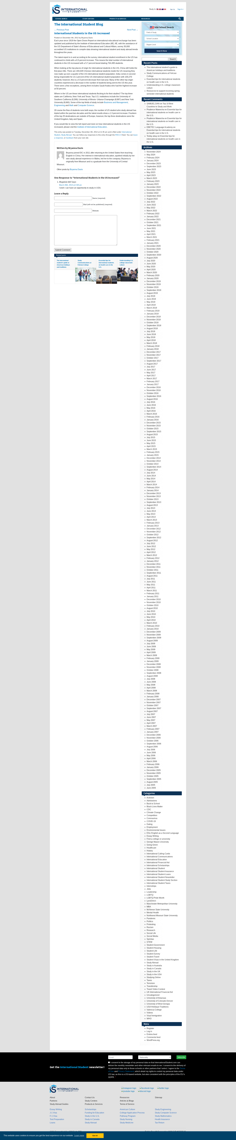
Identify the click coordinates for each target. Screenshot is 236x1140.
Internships (151, 886)
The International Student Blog (78, 24)
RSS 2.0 (118, 135)
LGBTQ (150, 895)
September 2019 (154, 290)
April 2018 (151, 340)
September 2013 (154, 502)
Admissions (152, 801)
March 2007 (152, 726)
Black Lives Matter (155, 806)
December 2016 (154, 387)
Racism (150, 927)
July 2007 (151, 714)
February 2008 (153, 694)
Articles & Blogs (127, 1101)
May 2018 (151, 337)
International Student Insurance (160, 871)
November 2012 (154, 532)
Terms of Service (127, 1104)
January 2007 (153, 732)
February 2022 (153, 214)
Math (71, 105)
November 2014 (154, 461)
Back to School (153, 804)
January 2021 (153, 243)
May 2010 (151, 617)
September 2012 (154, 537)
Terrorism (151, 983)
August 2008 (152, 676)
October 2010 (152, 605)
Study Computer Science (166, 1113)
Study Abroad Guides (59, 1104)
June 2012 (151, 546)
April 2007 (151, 723)
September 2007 (154, 708)
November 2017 (154, 355)
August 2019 (152, 293)
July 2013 (151, 508)
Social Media (152, 936)
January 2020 (153, 278)
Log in (149, 1031)
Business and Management (116, 102)
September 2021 (154, 225)
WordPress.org (153, 1040)
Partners (53, 1101)
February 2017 (153, 381)
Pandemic (151, 918)
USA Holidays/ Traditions (158, 1007)
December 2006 (154, 735)
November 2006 (154, 738)
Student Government (156, 945)
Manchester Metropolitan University (162, 904)
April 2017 (151, 376)
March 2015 (152, 449)
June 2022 (151, 205)
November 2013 (154, 496)
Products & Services (118, 19)
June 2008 (151, 682)
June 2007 (151, 717)
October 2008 (152, 670)
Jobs (149, 889)
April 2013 (151, 517)
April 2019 (151, 305)
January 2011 (152, 596)
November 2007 (154, 702)
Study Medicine (126, 1123)
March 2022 (152, 211)
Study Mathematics (163, 1116)
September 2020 (154, 255)
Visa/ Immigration (154, 1016)
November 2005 (154, 773)
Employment (152, 827)
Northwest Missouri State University (162, 915)
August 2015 (152, 434)
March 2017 (152, 378)
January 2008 (153, 697)
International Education (157, 859)
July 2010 (151, 611)
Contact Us (90, 1097)
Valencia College (154, 1010)
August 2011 (152, 576)
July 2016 (151, 402)
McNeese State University (158, 910)
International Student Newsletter (161, 877)
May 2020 (151, 267)
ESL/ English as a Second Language (163, 833)
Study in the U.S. (92, 1116)
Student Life (152, 951)
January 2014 (153, 490)
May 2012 (151, 549)
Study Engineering (163, 1109)
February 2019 (153, 311)
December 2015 (154, 423)
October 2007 (152, 705)
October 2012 (152, 535)
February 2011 (153, 593)
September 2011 (154, 573)
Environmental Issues (156, 830)
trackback (70, 138)
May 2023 (151, 172)
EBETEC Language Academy (160, 127)
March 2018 (152, 343)
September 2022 (154, 196)
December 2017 (154, 352)
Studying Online (154, 977)
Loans (52, 1123)
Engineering (59, 105)
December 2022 (154, 187)
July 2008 (151, 679)
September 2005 (154, 779)
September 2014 (154, 467)
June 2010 (151, 614)
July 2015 (151, 437)
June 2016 (151, 405)
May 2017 (151, 373)
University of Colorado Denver (160, 1001)
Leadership (151, 892)
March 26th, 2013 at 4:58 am (70, 185)
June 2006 (151, 752)
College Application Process (132, 1113)
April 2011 (151, 588)
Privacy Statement (126, 1071)
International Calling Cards (158, 854)
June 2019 (151, 299)
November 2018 (154, 320)
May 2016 (151, 408)
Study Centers (88, 19)
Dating (149, 824)
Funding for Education (94, 1113)
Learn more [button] (79, 1135)
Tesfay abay (152, 136)
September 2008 (154, 673)
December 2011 (154, 564)
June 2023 (151, 169)
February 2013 (153, 523)
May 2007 (151, 720)
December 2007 (154, 699)
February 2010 (153, 626)
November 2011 (154, 567)
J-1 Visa (53, 1113)
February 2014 (153, 487)
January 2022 (153, 216)
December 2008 (154, 664)
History (150, 851)
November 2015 (154, 426)
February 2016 (153, 417)
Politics (150, 921)
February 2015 (153, 452)
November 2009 (154, 635)
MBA (149, 907)
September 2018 (154, 325)
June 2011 (151, 582)
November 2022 (154, 190)
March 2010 (152, 623)
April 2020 (151, 269)
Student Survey (153, 954)
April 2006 (151, 758)
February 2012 (153, 558)
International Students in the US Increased (82, 33)
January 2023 (153, 184)
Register (150, 1028)
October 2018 (152, 323)
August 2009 (152, 641)
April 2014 (151, 482)
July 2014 (151, 473)
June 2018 (151, 334)
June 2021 (151, 228)
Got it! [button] (95, 1136)
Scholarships (90, 1109)
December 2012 (154, 529)
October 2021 (152, 222)
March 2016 (152, 414)
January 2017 (153, 384)
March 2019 (152, 308)
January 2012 (153, 561)
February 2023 (153, 181)
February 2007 (153, 729)
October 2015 (152, 429)
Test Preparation (57, 1119)
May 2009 (151, 649)
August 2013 (152, 505)
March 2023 (152, 178)
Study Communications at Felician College (84, 263)
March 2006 (152, 761)
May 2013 (151, 514)
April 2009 (151, 652)
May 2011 (151, 585)
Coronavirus (152, 818)
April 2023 (151, 175)
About (52, 1097)
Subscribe (181, 1057)
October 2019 (152, 287)
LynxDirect (151, 901)
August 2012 (152, 540)
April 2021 (151, 234)
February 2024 (153, 158)
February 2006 (153, 764)
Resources (145, 19)
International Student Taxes (158, 883)
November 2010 (154, 602)
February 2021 (153, 240)
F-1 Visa (53, 1116)
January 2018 (153, 349)
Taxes (149, 980)
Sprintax (150, 939)
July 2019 (151, 296)
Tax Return (159, 1123)
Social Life (151, 933)
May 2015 (151, 443)
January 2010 (153, 629)
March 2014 (152, 484)
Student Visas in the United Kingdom (163, 960)
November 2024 (154, 152)
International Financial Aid (158, 862)
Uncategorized (153, 995)
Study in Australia (154, 966)
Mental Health (153, 913)
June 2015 (151, 440)
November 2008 (154, 667)
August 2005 (152, 782)
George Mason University (158, 842)
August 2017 (152, 364)
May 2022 (151, 208)
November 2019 (154, 284)
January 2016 (153, 420)
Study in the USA (154, 974)
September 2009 (154, 638)
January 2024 (153, 161)
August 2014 (152, 470)
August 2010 (152, 608)
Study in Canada (154, 968)
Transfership (152, 986)
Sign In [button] (180, 9)
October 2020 (152, 252)
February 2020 (153, 275)
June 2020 (151, 264)
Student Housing (154, 948)
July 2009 (151, 644)
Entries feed (152, 1034)
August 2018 (152, 328)
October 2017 (152, 358)
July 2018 (151, 331)
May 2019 (151, 302)
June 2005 (151, 788)
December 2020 (154, 246)
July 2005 (151, 785)
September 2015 (154, 431)
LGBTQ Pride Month (155, 898)
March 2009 (152, 655)
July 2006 (151, 750)
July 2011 (151, 579)
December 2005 (154, 770)
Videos (150, 1013)
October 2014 (152, 464)
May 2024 (151, 155)
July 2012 (151, 543)
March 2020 (152, 272)
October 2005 (152, 776)
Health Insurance (162, 1119)
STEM (149, 942)
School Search (61, 19)
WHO (149, 1019)
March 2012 (152, 555)
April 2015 (151, 446)
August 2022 (152, 199)
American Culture (127, 1109)
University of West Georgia (158, 1004)
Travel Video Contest (156, 989)
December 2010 (154, 599)
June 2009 (151, 646)
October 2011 (152, 570)
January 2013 (153, 526)
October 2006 (152, 741)
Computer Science (86, 105)
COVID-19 (151, 821)
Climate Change (154, 812)
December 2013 (154, 493)
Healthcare (151, 848)
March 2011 (152, 591)
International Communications (160, 857)
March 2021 (152, 237)
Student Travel (153, 957)
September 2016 (154, 396)
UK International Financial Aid (160, 992)
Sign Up (172, 9)
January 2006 (153, 767)
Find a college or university (158, 839)
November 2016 (154, 390)
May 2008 (151, 685)
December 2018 (154, 317)
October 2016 (152, 393)
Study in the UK (153, 971)
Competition (152, 815)
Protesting (151, 924)
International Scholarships (158, 865)
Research (151, 930)
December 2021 (154, 219)
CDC (149, 809)
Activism (150, 798)
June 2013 (151, 511)
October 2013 (152, 499)
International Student (156, 868)
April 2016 (151, 411)
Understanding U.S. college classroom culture (126, 263)
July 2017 (151, 367)
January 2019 (153, 314)
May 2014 (151, 479)
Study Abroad (66, 135)
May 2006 (151, 755)
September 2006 (154, 744)
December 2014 (154, 458)
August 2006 (152, 747)
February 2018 (153, 346)
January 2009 (153, 661)
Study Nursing (126, 1119)
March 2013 (152, 520)
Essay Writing (153, 836)
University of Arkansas (156, 998)
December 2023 (154, 163)
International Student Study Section (162, 880)
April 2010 (151, 620)
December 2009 (154, 632)
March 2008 (152, 691)
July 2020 (151, 261)
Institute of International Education (92, 127)
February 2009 (153, 658)
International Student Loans (159, 874)
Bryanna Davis (76, 169)
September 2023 (154, 166)
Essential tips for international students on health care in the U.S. (164, 112)
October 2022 (152, 193)
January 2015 (153, 455)
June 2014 (151, 476)
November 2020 (154, 249)
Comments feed (153, 1037)
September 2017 (154, 361)
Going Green (152, 845)
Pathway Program (127, 1116)
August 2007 (152, 711)
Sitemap (158, 1097)
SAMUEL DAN (153, 104)
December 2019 (154, 281)
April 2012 (151, 552)
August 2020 (152, 258)
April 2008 (151, 688)
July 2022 (151, 202)
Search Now (162, 51)
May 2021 (151, 231)
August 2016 (152, 399)
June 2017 (151, 370)
